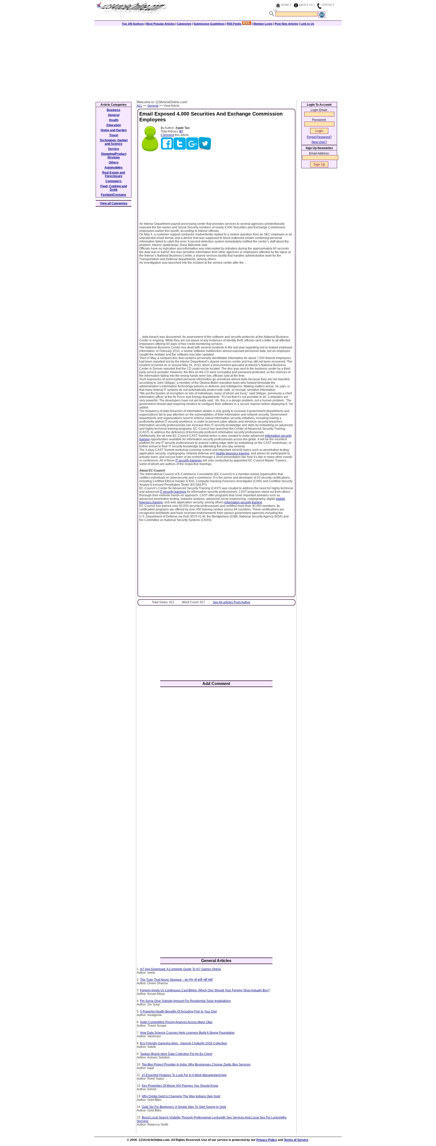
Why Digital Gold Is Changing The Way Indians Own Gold (181, 1096)
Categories (184, 23)
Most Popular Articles (160, 23)
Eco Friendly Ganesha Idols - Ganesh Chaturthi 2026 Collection (183, 1043)
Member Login (262, 23)
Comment (167, 135)
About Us (306, 4)
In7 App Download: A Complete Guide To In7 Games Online (180, 969)
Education (113, 125)
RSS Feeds (234, 23)
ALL (139, 105)
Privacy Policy (266, 1140)
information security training (243, 502)
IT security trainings (188, 460)
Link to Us (307, 23)
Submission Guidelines (209, 23)
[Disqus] (216, 757)
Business (113, 110)
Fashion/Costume (113, 195)
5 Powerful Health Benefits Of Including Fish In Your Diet (178, 1011)
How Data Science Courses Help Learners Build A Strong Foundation (187, 1032)
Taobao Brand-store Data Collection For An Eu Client (176, 1054)
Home (285, 4)
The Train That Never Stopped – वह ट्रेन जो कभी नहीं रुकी (176, 979)
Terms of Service (296, 1140)
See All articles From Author (231, 602)
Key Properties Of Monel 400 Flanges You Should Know (180, 1085)
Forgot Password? (319, 137)
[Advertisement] (218, 62)
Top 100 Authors (133, 23)
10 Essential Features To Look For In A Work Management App (184, 1075)
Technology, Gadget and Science (114, 142)
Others (114, 162)
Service (113, 149)
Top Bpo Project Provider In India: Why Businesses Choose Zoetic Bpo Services (196, 1064)
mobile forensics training (232, 453)
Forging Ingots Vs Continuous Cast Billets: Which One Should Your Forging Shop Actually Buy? (205, 990)
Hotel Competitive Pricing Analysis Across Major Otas (176, 1022)
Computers (113, 181)
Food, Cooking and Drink (113, 188)
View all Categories (113, 203)
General (152, 105)
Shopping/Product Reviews (113, 155)
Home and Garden (114, 130)
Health (113, 120)
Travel (113, 135)
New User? (319, 142)
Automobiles (113, 167)
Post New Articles (286, 23)
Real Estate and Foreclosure (113, 174)
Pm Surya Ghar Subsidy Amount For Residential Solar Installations (185, 1001)
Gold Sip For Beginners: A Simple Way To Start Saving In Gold (184, 1107)
